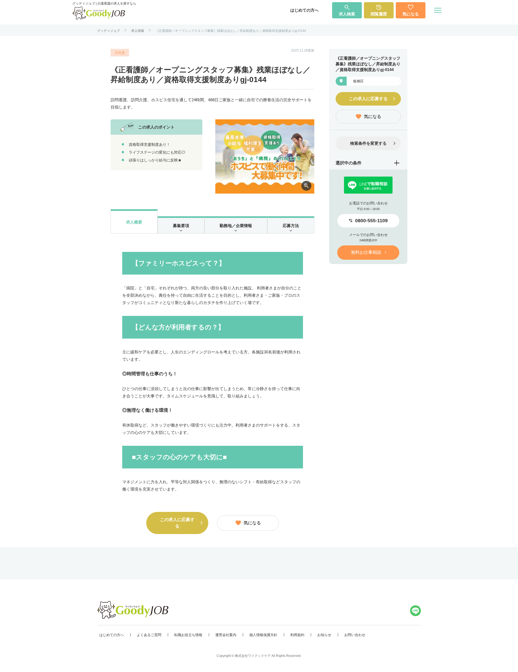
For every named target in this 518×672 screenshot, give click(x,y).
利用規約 (297, 635)
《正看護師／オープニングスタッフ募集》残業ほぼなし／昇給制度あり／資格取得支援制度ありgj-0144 (230, 31)
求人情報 (137, 31)
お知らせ (324, 635)
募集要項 (181, 225)
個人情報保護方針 (263, 635)
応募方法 (291, 225)
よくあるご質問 (149, 635)
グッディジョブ (108, 31)
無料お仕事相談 (366, 252)
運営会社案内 (225, 635)
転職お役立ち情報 (188, 635)
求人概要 (134, 222)
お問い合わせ (354, 635)
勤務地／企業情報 (236, 225)
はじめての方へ (304, 10)
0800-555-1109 (371, 220)
